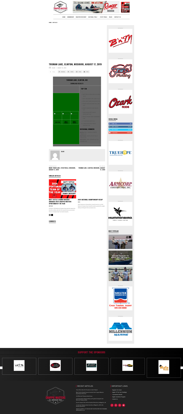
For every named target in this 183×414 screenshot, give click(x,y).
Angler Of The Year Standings (119, 392)
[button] (1, 367)
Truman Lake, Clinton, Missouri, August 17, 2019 (91, 169)
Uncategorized (125, 6)
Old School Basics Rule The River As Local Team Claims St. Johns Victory (120, 257)
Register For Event (117, 390)
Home (50, 22)
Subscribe (129, 132)
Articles (55, 22)
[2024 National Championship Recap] (91, 188)
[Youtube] (123, 405)
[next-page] (52, 215)
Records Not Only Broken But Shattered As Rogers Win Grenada (120, 241)
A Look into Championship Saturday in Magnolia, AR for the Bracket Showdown (89, 405)
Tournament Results (117, 394)
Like (130, 123)
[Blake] (50, 68)
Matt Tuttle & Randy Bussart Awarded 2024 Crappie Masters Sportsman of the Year (60, 202)
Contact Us (115, 399)
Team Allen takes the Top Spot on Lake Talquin (125, 10)
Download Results (77, 83)
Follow (129, 126)
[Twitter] (119, 405)
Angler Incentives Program (118, 396)
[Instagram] (115, 405)
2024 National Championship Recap (90, 200)
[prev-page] (50, 215)
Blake (53, 67)
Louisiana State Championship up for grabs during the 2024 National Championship (89, 399)
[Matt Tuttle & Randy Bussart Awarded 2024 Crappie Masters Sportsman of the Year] (62, 188)
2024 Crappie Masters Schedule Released (120, 273)
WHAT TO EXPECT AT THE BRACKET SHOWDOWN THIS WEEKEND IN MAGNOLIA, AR (91, 409)
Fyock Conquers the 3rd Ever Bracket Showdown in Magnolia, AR (91, 402)
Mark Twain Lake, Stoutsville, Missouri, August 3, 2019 (62, 169)
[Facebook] (112, 405)
